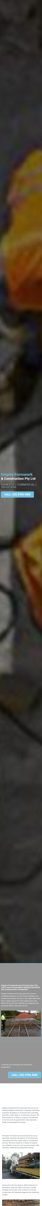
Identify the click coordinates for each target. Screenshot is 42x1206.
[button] (17, 494)
